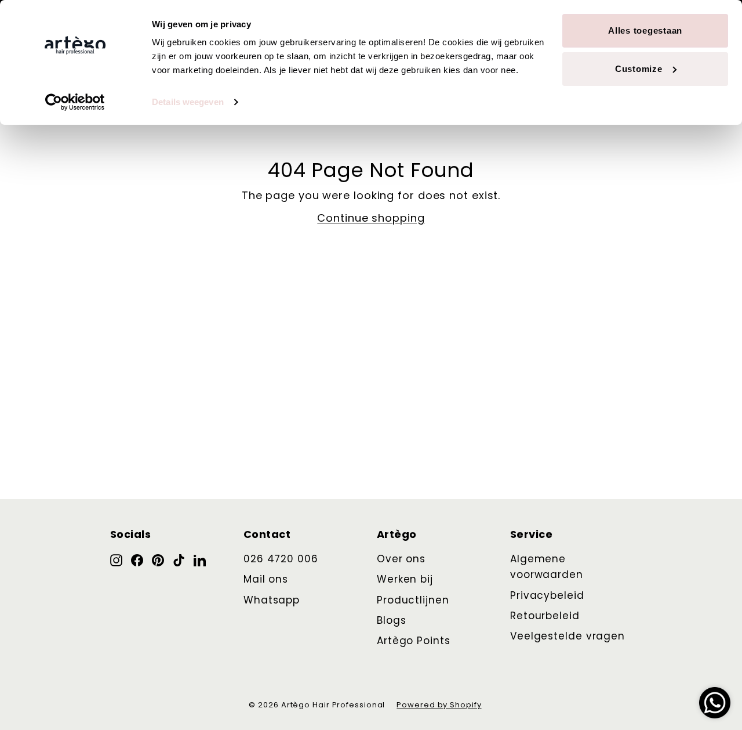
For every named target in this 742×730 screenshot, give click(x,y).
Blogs (391, 620)
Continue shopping (370, 218)
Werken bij (405, 579)
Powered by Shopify (439, 704)
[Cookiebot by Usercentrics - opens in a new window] (75, 102)
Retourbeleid (545, 616)
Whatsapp (271, 600)
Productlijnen (413, 600)
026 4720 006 (280, 559)
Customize (639, 69)
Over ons (401, 559)
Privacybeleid (547, 595)
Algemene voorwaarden (546, 566)
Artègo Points (413, 641)
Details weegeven (188, 102)
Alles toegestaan (645, 30)
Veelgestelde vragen (567, 636)
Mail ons (265, 579)
